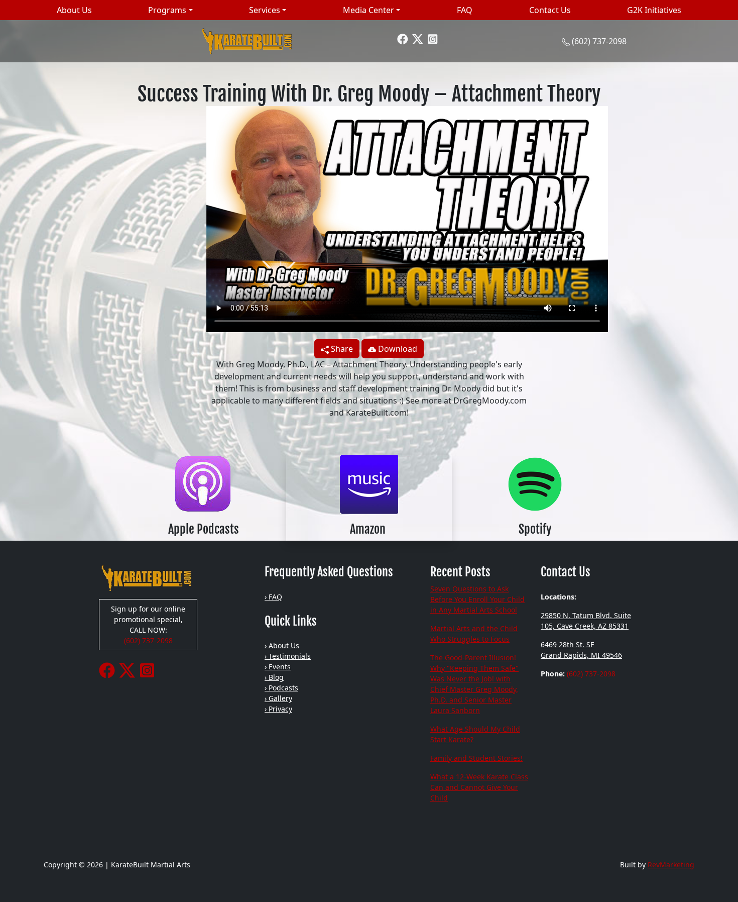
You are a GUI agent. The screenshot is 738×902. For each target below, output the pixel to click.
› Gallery (278, 698)
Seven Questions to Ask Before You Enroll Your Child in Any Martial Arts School (477, 599)
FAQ (464, 10)
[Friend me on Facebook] (402, 38)
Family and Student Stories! (476, 758)
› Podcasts (281, 687)
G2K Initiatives (654, 10)
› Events (278, 666)
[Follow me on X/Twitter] (417, 38)
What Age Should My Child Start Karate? (475, 734)
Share (341, 348)
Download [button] (396, 348)
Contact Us (550, 10)
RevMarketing (671, 864)
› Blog (274, 677)
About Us (74, 10)
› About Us (282, 645)
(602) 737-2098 (599, 41)
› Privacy (278, 709)
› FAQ (273, 597)
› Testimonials (288, 656)
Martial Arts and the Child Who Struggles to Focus (474, 634)
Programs (167, 10)
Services (264, 10)
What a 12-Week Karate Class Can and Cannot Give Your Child (479, 787)
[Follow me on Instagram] (432, 38)
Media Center (368, 10)
